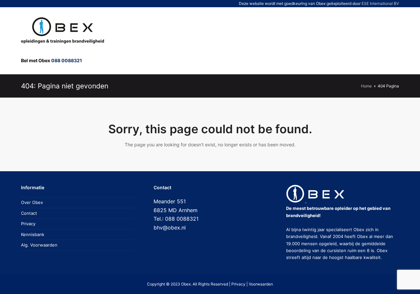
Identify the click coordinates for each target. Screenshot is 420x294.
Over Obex (32, 202)
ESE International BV (380, 3)
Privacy (28, 223)
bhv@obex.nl (170, 227)
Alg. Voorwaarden (39, 245)
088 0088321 (66, 60)
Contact (29, 213)
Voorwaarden (261, 284)
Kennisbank (32, 234)
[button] (369, 41)
